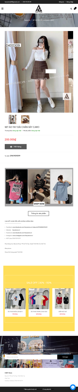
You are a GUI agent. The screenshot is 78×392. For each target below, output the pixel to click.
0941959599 (15, 156)
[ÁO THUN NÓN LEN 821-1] (15, 298)
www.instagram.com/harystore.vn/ (23, 235)
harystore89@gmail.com (12, 2)
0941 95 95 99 (27, 2)
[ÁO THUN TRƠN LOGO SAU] (39, 298)
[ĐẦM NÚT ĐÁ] (62, 298)
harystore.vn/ (16, 230)
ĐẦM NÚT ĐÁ (63, 311)
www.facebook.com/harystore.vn (22, 233)
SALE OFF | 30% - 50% (39, 282)
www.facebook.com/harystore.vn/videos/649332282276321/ (30, 227)
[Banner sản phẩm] (39, 187)
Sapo (52, 389)
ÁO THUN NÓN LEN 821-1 (15, 311)
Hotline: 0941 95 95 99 (16, 381)
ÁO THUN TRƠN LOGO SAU (39, 311)
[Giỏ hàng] (75, 8)
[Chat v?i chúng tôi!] (73, 387)
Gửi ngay (65, 357)
